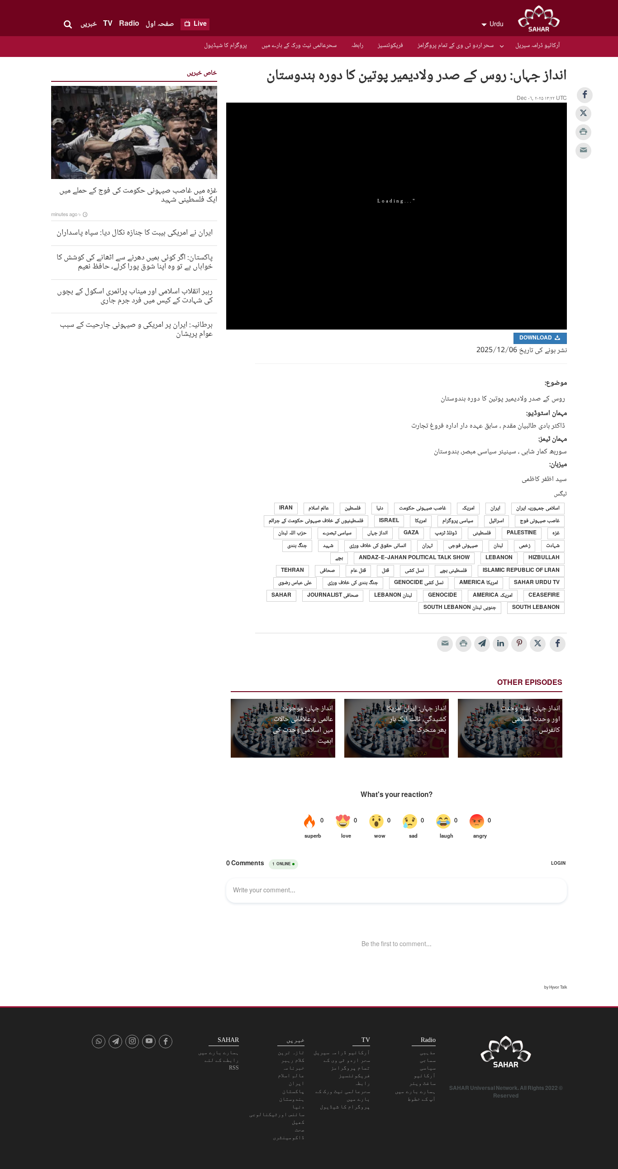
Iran (286, 508)
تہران (427, 546)
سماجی (428, 1060)
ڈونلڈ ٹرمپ (446, 533)
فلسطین (353, 508)
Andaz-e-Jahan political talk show (414, 558)
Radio (129, 24)
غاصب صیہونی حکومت (422, 508)
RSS (234, 1068)
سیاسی (428, 1068)
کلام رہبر (292, 1060)
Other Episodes (529, 683)
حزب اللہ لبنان (292, 533)
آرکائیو (425, 1075)
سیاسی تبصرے (337, 533)
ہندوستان (291, 1099)
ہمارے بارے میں (415, 1091)
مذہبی (428, 1052)
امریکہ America (493, 595)
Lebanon (499, 558)
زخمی (524, 546)
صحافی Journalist (332, 595)
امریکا (421, 521)
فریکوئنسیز (390, 45)
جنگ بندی (297, 546)
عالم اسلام (319, 508)
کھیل (298, 1122)
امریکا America (478, 583)
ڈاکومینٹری (288, 1137)
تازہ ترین (291, 1052)
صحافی (327, 570)
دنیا (379, 508)
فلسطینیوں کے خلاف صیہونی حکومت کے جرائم (316, 521)
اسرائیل (496, 521)
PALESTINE (522, 533)
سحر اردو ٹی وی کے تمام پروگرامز (456, 45)
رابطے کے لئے (221, 1060)
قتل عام (358, 570)
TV (108, 24)
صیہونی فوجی (463, 546)
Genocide (442, 595)
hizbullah (544, 558)
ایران (495, 508)
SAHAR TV (506, 1054)
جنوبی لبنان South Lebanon (459, 608)
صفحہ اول (160, 24)
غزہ (556, 533)
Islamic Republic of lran (521, 570)
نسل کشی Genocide (418, 583)
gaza (411, 533)
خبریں (89, 24)
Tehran (292, 570)
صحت (299, 1130)
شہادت (553, 546)
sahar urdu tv (537, 583)
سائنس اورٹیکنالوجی (276, 1114)
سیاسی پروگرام (457, 521)
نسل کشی (414, 570)
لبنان (498, 546)
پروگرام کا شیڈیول (225, 45)
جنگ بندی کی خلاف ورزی (353, 583)
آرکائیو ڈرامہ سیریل (537, 45)
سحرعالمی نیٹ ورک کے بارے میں (299, 45)
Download (536, 338)
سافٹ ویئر (422, 1083)
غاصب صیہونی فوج (540, 521)
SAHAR (542, 20)
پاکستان (293, 1091)
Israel (389, 521)
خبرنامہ (293, 1068)
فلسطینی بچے (453, 570)
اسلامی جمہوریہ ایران (538, 508)
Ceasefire (544, 595)
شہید (328, 546)
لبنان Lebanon (393, 595)
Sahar (281, 595)
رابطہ (357, 45)
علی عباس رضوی (295, 583)
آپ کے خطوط (422, 1099)
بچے (339, 558)
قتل (385, 570)
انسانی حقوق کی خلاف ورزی (377, 546)
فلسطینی (482, 533)
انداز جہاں (377, 533)
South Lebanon (536, 608)
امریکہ (468, 508)
